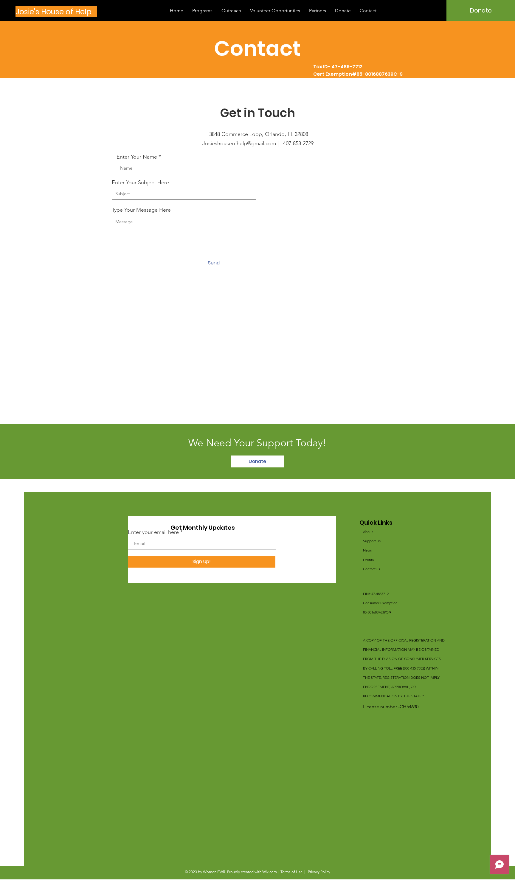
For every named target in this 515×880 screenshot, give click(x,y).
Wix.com (269, 872)
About (368, 531)
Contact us (371, 569)
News (367, 550)
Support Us (372, 541)
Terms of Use (291, 872)
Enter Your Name (137, 156)
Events (368, 559)
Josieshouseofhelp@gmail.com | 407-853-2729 (258, 143)
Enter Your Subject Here (140, 182)
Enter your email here (153, 532)
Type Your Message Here (141, 210)
